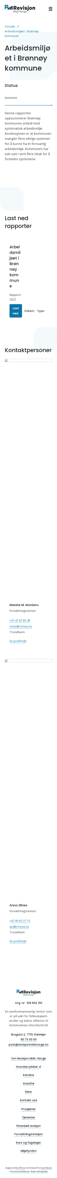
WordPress (20, 1168)
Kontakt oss (28, 1100)
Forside (10, 26)
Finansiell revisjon (28, 1126)
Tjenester (28, 1117)
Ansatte (28, 1083)
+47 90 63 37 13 (20, 921)
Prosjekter (28, 1109)
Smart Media (46, 1168)
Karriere (28, 1075)
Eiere (28, 1092)
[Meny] (50, 9)
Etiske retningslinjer (39, 1171)
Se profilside (18, 641)
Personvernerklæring (19, 1171)
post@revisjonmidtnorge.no (28, 1044)
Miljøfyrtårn (29, 1151)
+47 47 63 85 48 (20, 620)
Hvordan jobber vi (28, 1067)
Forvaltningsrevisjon (28, 1134)
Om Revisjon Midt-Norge (28, 1058)
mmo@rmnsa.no (21, 626)
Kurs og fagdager (28, 1143)
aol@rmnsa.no (19, 927)
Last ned (16, 310)
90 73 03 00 (29, 1039)
